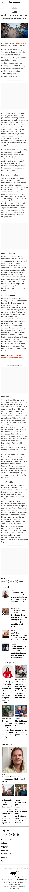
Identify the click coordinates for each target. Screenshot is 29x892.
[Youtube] (18, 834)
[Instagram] (14, 834)
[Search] (26, 2)
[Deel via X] (16, 581)
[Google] (2, 834)
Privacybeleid (19, 877)
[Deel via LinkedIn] (21, 581)
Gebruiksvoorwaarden (20, 879)
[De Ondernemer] (14, 2)
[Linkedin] (6, 834)
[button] (7, 879)
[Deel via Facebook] (12, 581)
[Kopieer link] (3, 581)
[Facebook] (10, 834)
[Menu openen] (2, 2)
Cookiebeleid (10, 877)
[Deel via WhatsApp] (7, 581)
